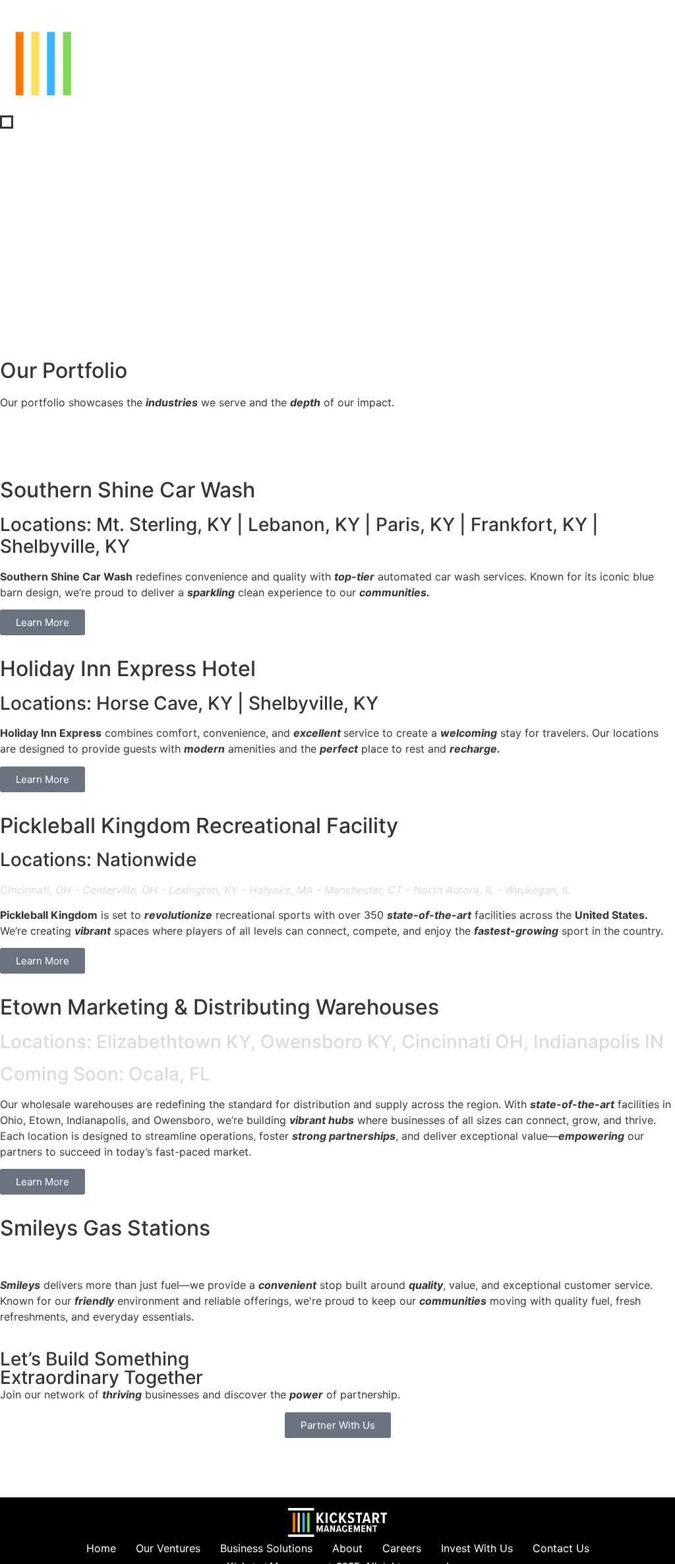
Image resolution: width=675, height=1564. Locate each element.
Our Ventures (168, 1548)
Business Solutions (266, 1548)
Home (101, 1548)
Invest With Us (477, 1548)
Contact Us (561, 1548)
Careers (401, 1548)
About (347, 1548)
